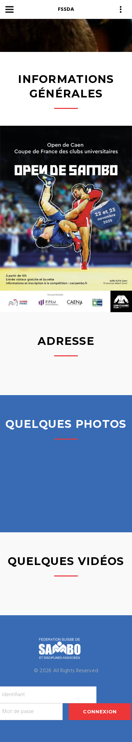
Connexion (100, 712)
